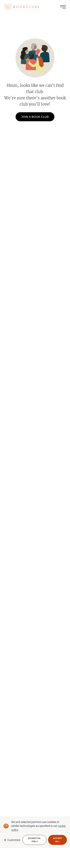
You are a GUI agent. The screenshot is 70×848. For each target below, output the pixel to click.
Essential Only (34, 840)
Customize (13, 840)
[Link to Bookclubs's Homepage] (21, 6)
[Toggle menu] (63, 7)
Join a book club (35, 117)
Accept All (57, 840)
